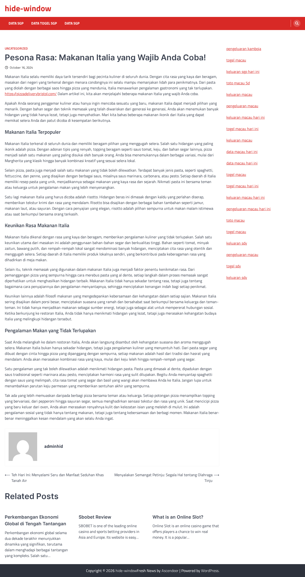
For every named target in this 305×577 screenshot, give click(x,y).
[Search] (296, 23)
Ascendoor (170, 570)
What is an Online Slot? (177, 517)
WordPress (210, 570)
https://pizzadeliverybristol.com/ (31, 94)
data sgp (72, 23)
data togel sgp (44, 23)
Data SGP (16, 23)
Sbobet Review (95, 517)
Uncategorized (16, 48)
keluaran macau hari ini (245, 117)
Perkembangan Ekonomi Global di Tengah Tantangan (35, 520)
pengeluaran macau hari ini (248, 209)
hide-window (28, 8)
